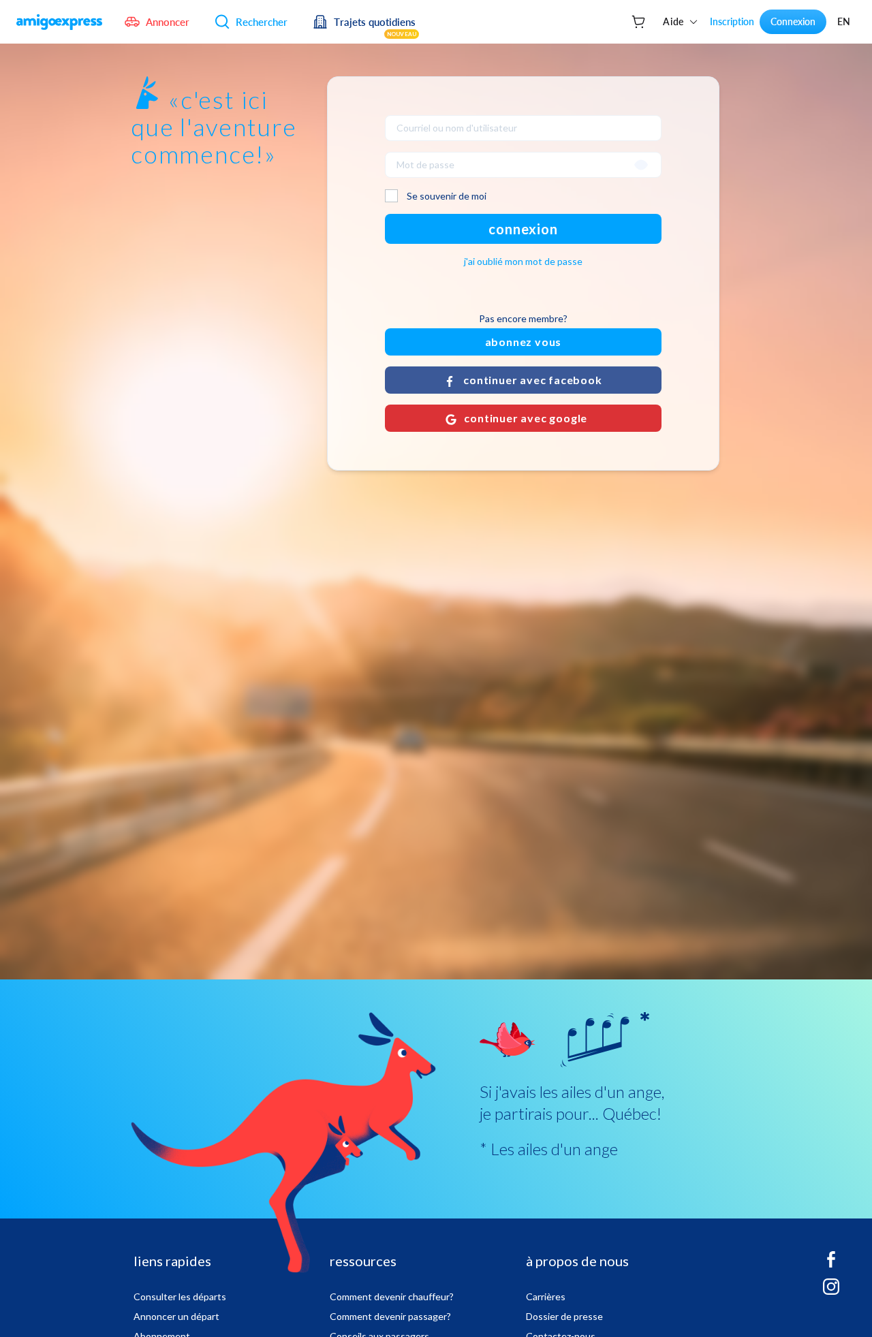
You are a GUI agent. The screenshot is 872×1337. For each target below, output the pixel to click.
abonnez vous (523, 341)
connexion (523, 229)
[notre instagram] (831, 1292)
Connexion (792, 21)
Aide (673, 21)
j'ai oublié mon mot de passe (523, 261)
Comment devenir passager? (390, 1316)
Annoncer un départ (176, 1316)
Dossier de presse (564, 1316)
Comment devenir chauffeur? (392, 1296)
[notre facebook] (831, 1264)
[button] (523, 380)
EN (843, 21)
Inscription (732, 21)
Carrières (545, 1296)
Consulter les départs (180, 1296)
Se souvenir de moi (446, 196)
